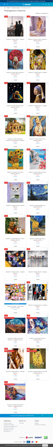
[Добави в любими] (25, 17)
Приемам (45, 445)
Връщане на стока (8, 429)
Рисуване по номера (16, 7)
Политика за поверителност (10, 426)
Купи (16, 46)
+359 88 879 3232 (29, 415)
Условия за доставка (9, 424)
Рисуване (8, 7)
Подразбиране (44, 13)
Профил (37, 423)
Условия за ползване (9, 428)
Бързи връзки (7, 431)
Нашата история (8, 423)
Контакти (21, 423)
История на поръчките (40, 424)
